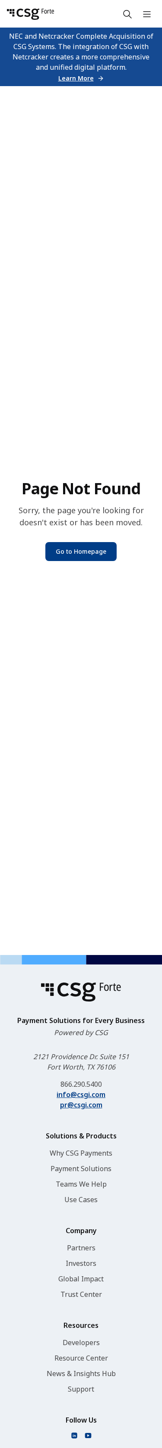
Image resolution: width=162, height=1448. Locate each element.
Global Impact (81, 1279)
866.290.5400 (81, 1084)
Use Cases (81, 1199)
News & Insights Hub (81, 1373)
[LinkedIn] (74, 1435)
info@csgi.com (81, 1094)
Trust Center (81, 1294)
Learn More (76, 78)
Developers (81, 1342)
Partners (81, 1248)
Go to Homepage (81, 551)
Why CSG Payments (81, 1153)
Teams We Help (81, 1184)
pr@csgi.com (81, 1105)
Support (81, 1389)
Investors (81, 1263)
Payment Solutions (81, 1168)
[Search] (127, 14)
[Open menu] (147, 14)
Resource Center (81, 1358)
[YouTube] (88, 1435)
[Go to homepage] (30, 14)
